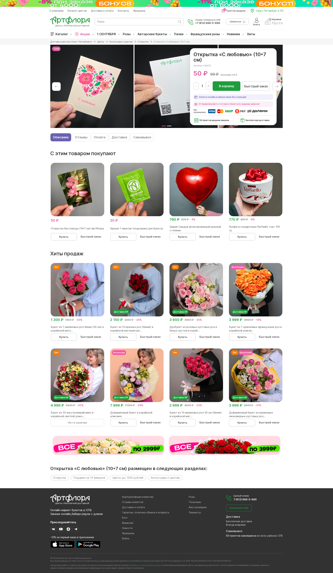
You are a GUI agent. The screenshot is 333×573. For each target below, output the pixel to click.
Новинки (233, 34)
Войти (125, 538)
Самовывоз (142, 137)
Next (276, 86)
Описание (61, 137)
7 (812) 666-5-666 (245, 499)
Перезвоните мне (239, 508)
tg (76, 529)
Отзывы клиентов (132, 502)
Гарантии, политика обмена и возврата (145, 512)
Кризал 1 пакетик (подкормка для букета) (136, 228)
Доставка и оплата (102, 10)
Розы (127, 34)
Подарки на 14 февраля (89, 477)
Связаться (235, 21)
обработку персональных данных (145, 565)
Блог (125, 517)
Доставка (119, 137)
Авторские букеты (152, 34)
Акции (85, 34)
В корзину (226, 86)
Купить (64, 236)
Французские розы (205, 34)
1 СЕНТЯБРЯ (106, 34)
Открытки (59, 477)
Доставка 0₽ (121, 312)
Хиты (251, 34)
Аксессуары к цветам (165, 477)
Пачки (178, 34)
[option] (92, 86)
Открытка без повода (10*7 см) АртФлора (77, 228)
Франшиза (139, 10)
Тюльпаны (195, 502)
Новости (127, 528)
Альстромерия (198, 507)
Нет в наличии (77, 422)
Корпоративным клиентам (137, 496)
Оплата (99, 137)
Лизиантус (195, 512)
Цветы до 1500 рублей (127, 477)
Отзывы (81, 137)
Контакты (123, 10)
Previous (56, 86)
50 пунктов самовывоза (241, 535)
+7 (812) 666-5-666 (207, 22)
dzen (68, 529)
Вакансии (127, 522)
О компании (56, 10)
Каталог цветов (77, 10)
